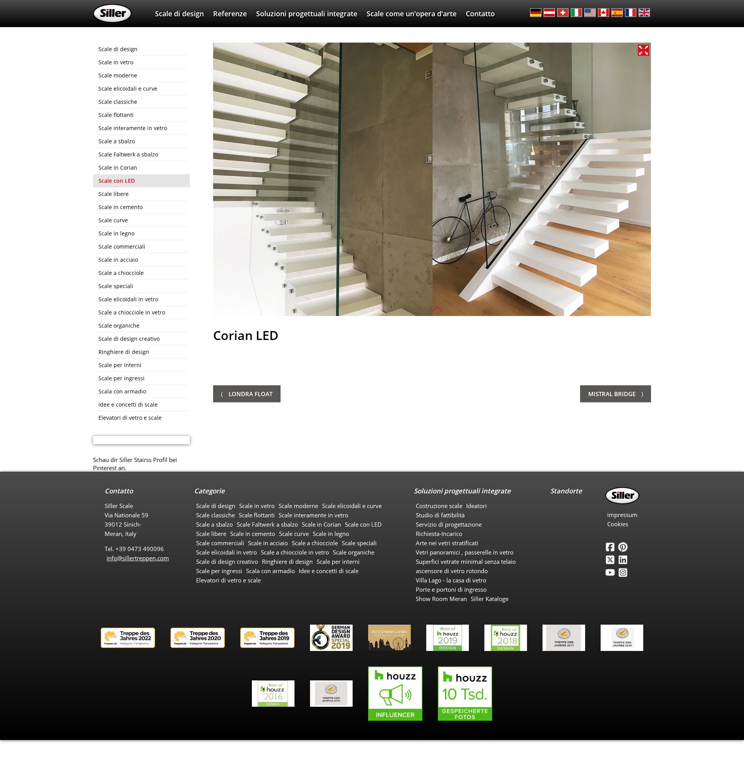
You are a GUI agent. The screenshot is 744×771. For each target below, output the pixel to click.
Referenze (230, 13)
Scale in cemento (120, 207)
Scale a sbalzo (116, 141)
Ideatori (476, 506)
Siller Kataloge (489, 599)
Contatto (480, 13)
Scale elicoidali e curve (127, 88)
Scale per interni (119, 365)
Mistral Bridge (612, 394)
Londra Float (250, 394)
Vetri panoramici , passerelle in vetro (464, 552)
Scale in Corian (117, 167)
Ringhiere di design (123, 351)
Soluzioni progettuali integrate (306, 13)
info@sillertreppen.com (138, 558)
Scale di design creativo (129, 338)
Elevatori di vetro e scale (130, 417)
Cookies (617, 524)
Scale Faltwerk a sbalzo (128, 154)
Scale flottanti (116, 114)
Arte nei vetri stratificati (447, 543)
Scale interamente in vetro (132, 128)
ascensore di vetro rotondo (452, 571)
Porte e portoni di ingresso (451, 589)
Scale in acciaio (118, 259)
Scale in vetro (115, 62)
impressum (622, 515)
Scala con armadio (122, 391)
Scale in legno (116, 233)
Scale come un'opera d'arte (411, 13)
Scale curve (113, 220)
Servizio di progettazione (449, 524)
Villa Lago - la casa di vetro (451, 580)
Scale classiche (117, 101)
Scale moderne (117, 75)
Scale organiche (119, 325)
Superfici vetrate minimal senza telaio (466, 561)
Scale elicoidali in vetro (128, 299)
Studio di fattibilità (440, 515)
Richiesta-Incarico (439, 533)
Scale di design (179, 13)
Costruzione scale (439, 506)
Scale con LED (116, 180)
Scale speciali (115, 286)
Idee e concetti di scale (128, 404)
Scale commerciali (121, 246)
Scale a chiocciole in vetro (131, 312)
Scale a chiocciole (121, 272)
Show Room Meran (441, 599)
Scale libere (113, 193)
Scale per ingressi (121, 378)
